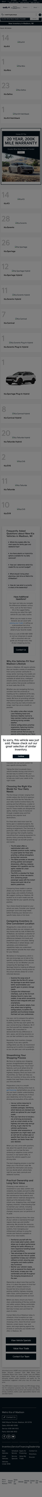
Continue (21, 756)
